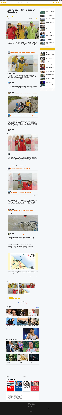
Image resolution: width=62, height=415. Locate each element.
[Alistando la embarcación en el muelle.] (21, 285)
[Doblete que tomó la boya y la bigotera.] (21, 291)
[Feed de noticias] (33, 406)
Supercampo (36, 408)
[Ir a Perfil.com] (59, 0)
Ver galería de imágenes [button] (11, 16)
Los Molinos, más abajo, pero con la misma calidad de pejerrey (15, 398)
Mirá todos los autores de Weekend (47, 49)
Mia (43, 408)
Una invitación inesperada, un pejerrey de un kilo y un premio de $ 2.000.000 (20, 168)
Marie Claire (23, 408)
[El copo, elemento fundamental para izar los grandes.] (10, 291)
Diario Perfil (14, 408)
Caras (17, 408)
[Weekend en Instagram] (26, 406)
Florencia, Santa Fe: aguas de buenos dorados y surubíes (14, 397)
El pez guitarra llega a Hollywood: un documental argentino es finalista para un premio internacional (22, 234)
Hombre (30, 408)
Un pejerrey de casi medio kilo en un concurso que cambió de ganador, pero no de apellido (21, 210)
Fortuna (27, 408)
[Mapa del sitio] (35, 406)
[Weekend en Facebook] (28, 406)
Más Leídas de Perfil (44, 52)
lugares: (8, 297)
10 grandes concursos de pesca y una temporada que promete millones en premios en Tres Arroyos (22, 52)
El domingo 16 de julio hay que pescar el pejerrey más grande (15, 395)
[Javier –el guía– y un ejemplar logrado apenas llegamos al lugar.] (15, 291)
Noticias (20, 408)
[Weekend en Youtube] (31, 406)
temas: (8, 298)
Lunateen (46, 408)
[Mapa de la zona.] (27, 291)
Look (40, 408)
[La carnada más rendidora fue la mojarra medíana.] (27, 285)
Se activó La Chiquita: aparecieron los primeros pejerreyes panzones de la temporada (21, 115)
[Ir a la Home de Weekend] (31, 404)
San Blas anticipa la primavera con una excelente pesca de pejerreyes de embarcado (21, 192)
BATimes (50, 408)
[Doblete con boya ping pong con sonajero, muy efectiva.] (32, 285)
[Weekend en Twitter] (29, 406)
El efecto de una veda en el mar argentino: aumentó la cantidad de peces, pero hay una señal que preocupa (23, 93)
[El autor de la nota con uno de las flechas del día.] (15, 285)
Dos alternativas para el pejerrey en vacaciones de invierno (14, 396)
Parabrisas (33, 408)
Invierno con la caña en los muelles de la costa (13, 394)
